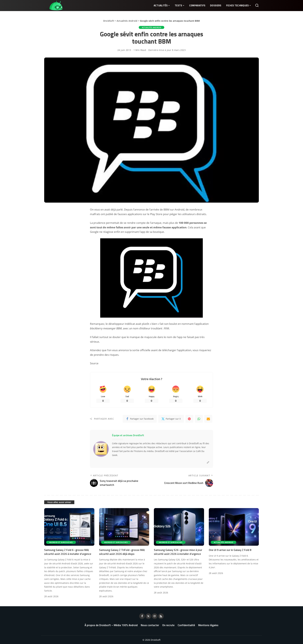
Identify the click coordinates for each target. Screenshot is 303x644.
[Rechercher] (257, 5)
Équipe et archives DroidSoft (128, 435)
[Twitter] (148, 616)
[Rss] (161, 616)
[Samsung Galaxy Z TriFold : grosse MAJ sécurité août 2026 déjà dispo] (124, 527)
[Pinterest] (189, 419)
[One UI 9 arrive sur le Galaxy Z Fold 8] (234, 527)
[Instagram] (154, 616)
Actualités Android (127, 20)
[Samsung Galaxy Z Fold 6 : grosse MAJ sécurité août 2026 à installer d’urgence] (69, 527)
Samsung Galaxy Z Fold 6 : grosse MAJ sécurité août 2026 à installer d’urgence (67, 552)
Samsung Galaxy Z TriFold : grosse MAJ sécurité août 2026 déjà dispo (122, 552)
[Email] (208, 419)
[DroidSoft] (54, 5)
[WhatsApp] (199, 419)
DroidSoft (108, 20)
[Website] (208, 462)
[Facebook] (142, 616)
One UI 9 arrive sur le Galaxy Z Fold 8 (230, 550)
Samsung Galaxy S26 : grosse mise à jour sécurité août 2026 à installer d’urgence (178, 552)
